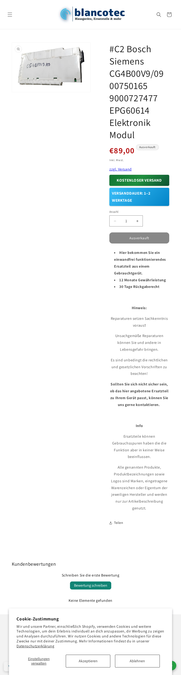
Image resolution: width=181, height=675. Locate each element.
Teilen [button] (118, 523)
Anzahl (113, 212)
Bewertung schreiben (90, 585)
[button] (10, 14)
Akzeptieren (88, 660)
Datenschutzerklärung (35, 646)
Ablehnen (137, 660)
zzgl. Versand (120, 169)
